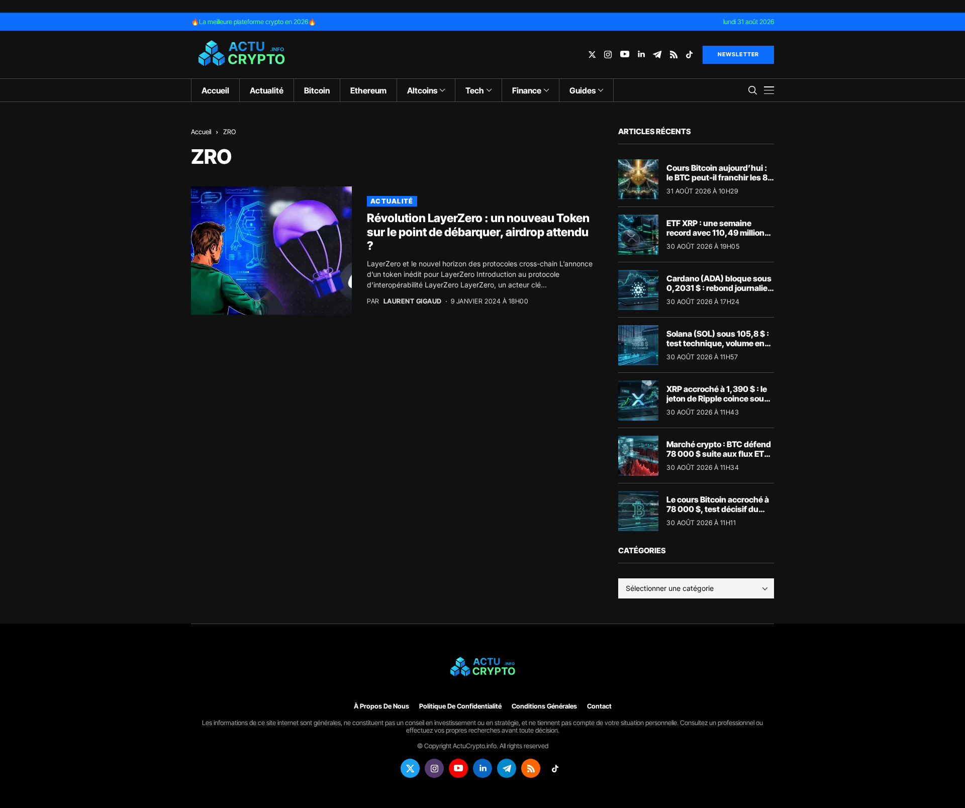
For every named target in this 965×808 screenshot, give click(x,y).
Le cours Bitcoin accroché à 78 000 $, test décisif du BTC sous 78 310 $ (717, 509)
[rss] (674, 54)
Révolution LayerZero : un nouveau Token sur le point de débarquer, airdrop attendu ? (478, 232)
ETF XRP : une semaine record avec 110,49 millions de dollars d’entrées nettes (717, 232)
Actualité (392, 201)
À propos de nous (381, 706)
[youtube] (624, 54)
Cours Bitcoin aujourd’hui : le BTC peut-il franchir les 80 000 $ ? (719, 177)
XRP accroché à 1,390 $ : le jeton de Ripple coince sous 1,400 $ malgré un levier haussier (717, 403)
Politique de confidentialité (460, 706)
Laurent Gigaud (412, 301)
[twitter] (592, 54)
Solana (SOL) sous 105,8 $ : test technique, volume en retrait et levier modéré (717, 343)
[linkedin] (641, 54)
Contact (599, 706)
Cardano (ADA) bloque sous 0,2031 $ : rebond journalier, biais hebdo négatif (719, 287)
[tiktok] (689, 54)
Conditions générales (544, 706)
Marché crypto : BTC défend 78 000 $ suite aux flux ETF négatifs (718, 453)
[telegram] (657, 54)
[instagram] (608, 54)
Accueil (201, 132)
